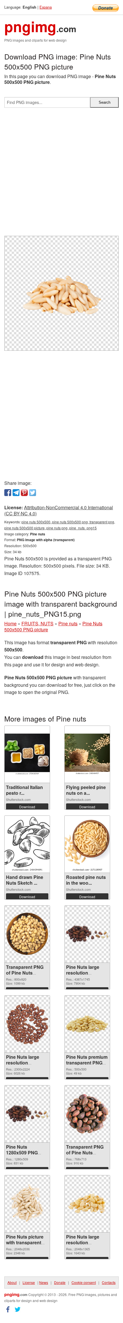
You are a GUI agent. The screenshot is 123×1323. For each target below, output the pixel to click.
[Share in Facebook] (7, 492)
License (29, 1282)
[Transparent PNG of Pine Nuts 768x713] (87, 1113)
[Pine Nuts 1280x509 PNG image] (27, 1113)
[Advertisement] (61, 174)
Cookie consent (84, 1282)
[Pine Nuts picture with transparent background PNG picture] (27, 1204)
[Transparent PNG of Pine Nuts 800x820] (27, 934)
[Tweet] (32, 492)
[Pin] (24, 492)
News (43, 1282)
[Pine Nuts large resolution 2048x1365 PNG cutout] (87, 1203)
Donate (60, 1282)
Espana (45, 7)
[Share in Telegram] (16, 492)
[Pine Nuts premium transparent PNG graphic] (87, 1024)
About (12, 1282)
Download (27, 806)
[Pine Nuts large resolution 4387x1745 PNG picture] (87, 933)
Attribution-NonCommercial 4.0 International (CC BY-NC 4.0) (58, 510)
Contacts (109, 1282)
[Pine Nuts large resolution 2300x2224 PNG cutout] (27, 1023)
